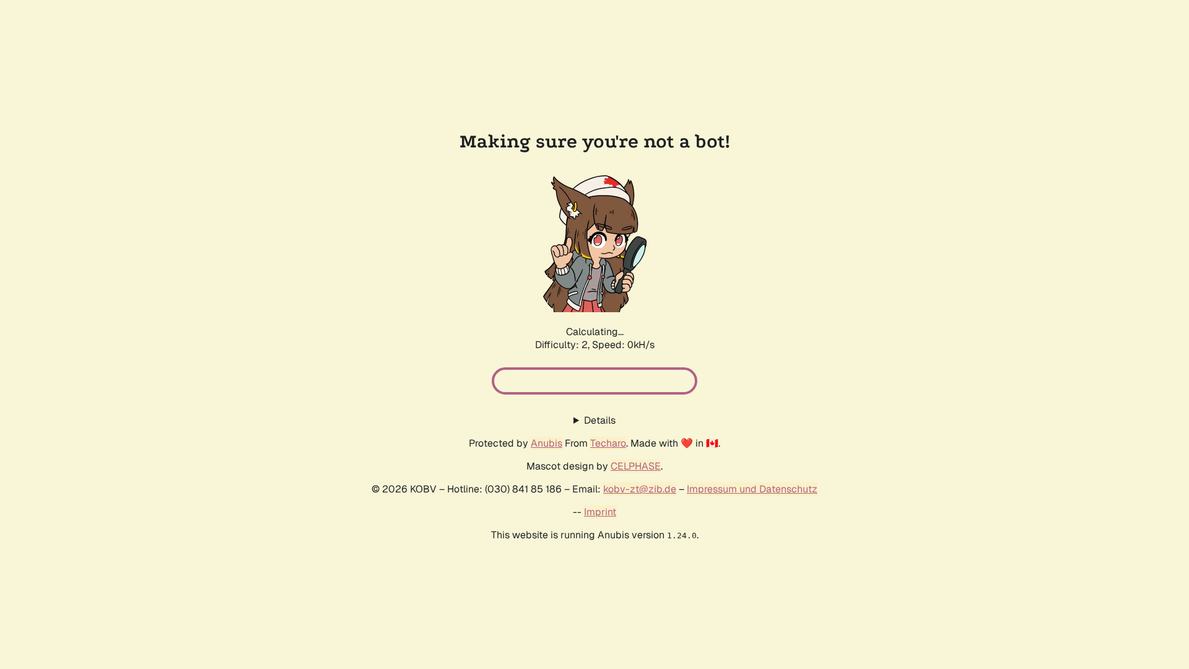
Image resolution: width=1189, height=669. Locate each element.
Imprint (600, 511)
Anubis (546, 443)
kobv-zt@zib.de (639, 489)
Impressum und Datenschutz (752, 489)
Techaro (608, 443)
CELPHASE (636, 466)
